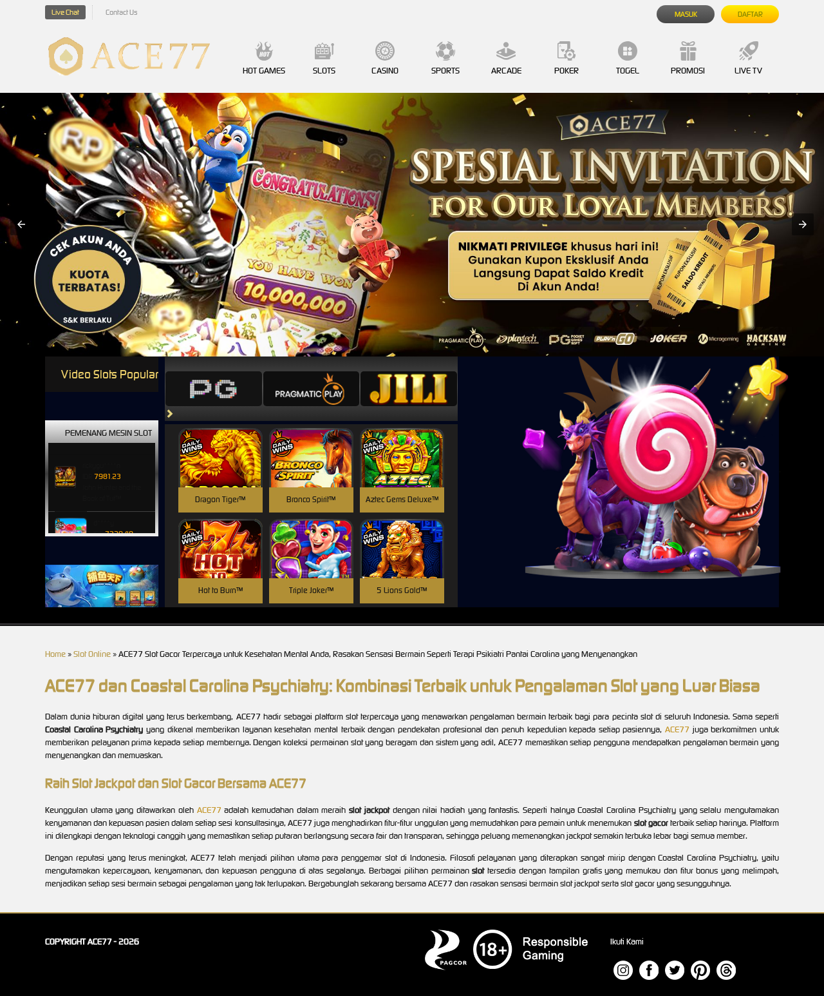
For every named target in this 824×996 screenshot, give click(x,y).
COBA (220, 442)
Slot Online (92, 654)
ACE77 (677, 729)
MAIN (220, 471)
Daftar (750, 14)
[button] (21, 224)
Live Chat (65, 12)
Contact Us (121, 12)
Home (55, 654)
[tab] (213, 388)
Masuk (686, 14)
